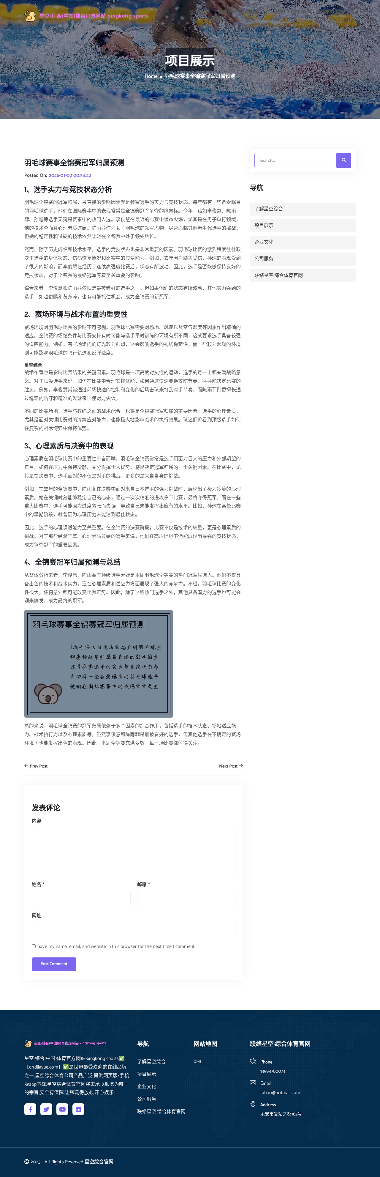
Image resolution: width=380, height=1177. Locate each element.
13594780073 (272, 1071)
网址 (36, 916)
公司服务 (299, 16)
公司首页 (196, 16)
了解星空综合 (222, 16)
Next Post (228, 766)
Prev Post (38, 766)
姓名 (38, 885)
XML (198, 1062)
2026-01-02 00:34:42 (70, 175)
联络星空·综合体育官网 (335, 16)
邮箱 (143, 885)
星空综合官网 (99, 1162)
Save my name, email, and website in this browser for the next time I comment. (116, 947)
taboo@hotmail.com (280, 1093)
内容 (36, 821)
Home (151, 77)
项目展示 (252, 16)
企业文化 (276, 16)
